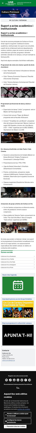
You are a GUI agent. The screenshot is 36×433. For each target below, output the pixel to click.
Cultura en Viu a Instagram (8, 264)
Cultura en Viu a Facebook (8, 256)
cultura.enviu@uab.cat (8, 360)
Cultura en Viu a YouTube (8, 262)
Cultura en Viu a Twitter (7, 259)
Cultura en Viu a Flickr (7, 267)
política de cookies (24, 409)
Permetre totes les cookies (16, 426)
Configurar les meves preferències (14, 421)
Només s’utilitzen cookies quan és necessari (17, 415)
